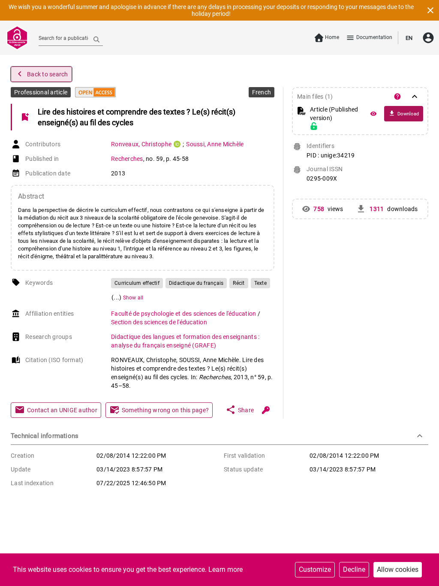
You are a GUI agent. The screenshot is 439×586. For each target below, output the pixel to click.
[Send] (96, 39)
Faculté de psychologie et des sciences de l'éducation (184, 313)
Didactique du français (196, 283)
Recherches (127, 158)
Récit (238, 283)
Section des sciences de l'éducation (159, 322)
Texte (260, 283)
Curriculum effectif (136, 283)
